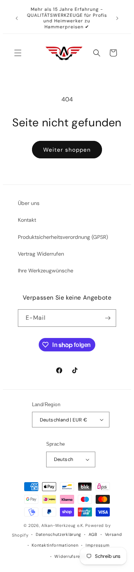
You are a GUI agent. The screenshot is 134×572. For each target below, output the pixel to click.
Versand (113, 534)
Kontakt (27, 220)
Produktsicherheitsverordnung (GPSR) (63, 237)
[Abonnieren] (107, 318)
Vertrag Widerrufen (41, 253)
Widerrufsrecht (70, 556)
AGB (93, 534)
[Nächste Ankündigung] (117, 18)
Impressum (97, 545)
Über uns (28, 203)
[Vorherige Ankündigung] (17, 18)
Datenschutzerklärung (58, 534)
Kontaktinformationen (55, 545)
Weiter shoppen (67, 150)
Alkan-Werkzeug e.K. (63, 525)
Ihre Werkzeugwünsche (45, 270)
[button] (18, 53)
